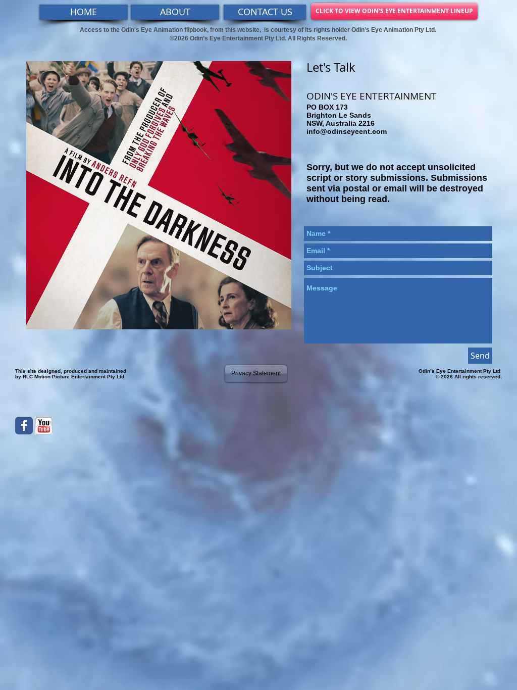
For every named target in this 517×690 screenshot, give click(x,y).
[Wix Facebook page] (24, 425)
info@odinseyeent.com (346, 131)
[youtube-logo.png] (44, 425)
